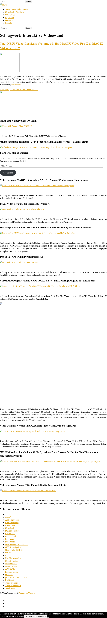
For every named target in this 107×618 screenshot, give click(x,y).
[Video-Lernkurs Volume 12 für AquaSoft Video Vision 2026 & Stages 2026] (32, 431)
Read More (16, 84)
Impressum (9, 17)
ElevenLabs (10, 533)
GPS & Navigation (13, 547)
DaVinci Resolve (12, 530)
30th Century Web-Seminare (17, 9)
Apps (7, 514)
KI (6, 555)
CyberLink (9, 528)
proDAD (9, 574)
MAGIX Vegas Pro (13, 558)
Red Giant (9, 580)
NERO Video (11, 566)
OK (26, 617)
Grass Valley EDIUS (14, 549)
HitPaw (8, 552)
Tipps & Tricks (11, 582)
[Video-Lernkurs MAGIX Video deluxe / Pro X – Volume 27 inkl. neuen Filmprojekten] (37, 185)
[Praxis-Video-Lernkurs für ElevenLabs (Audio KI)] (22, 209)
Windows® (10, 588)
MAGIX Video (11, 560)
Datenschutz (10, 20)
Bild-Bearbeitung (12, 522)
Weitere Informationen (37, 617)
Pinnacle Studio (11, 571)
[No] (48, 617)
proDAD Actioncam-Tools (16, 577)
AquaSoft (9, 517)
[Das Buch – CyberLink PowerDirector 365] (19, 262)
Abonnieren (8, 172)
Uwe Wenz (9, 14)
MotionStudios (11, 563)
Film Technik (10, 536)
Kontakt (8, 23)
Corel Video (10, 525)
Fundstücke (10, 541)
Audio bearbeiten (12, 519)
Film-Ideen (9, 539)
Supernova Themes (27, 593)
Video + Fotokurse (13, 585)
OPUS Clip (10, 569)
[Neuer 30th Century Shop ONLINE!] (16, 126)
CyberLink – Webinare (14, 12)
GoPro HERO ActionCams (16, 544)
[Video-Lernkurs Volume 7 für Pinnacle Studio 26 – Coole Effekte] (28, 490)
